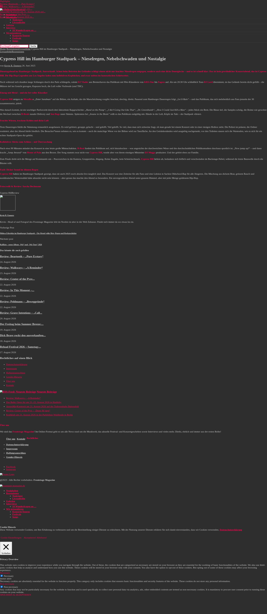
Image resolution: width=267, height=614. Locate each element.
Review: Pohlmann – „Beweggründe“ (22, 301)
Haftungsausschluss (15, 373)
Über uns (10, 381)
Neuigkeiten (11, 14)
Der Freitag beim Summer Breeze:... (22, 324)
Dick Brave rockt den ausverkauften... (23, 335)
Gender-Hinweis (14, 377)
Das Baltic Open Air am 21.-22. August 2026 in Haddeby (33, 402)
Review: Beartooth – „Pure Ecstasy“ (17, 4)
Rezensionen (11, 17)
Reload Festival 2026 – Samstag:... (20, 346)
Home (3, 49)
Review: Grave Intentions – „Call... (21, 312)
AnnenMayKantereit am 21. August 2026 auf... (22, 12)
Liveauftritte (18, 22)
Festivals (16, 38)
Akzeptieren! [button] (30, 537)
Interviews (10, 28)
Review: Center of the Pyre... (17, 278)
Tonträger (17, 20)
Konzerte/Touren (21, 35)
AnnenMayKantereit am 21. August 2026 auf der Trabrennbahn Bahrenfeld (42, 406)
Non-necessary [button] (7, 584)
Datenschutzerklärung (16, 364)
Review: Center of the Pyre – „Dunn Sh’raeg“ (28, 410)
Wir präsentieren (13, 33)
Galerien (10, 25)
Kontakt (10, 385)
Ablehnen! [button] (42, 537)
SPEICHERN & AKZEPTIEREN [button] (15, 595)
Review (15, 193)
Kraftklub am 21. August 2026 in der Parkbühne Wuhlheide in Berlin (39, 415)
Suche (33, 46)
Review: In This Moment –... (17, 290)
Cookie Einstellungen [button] (11, 537)
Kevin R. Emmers (12, 65)
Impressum (11, 368)
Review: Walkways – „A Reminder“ (17, 6)
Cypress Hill (6, 193)
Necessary (9, 576)
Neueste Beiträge (47, 391)
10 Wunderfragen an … (24, 30)
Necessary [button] (5, 573)
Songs (15, 41)
